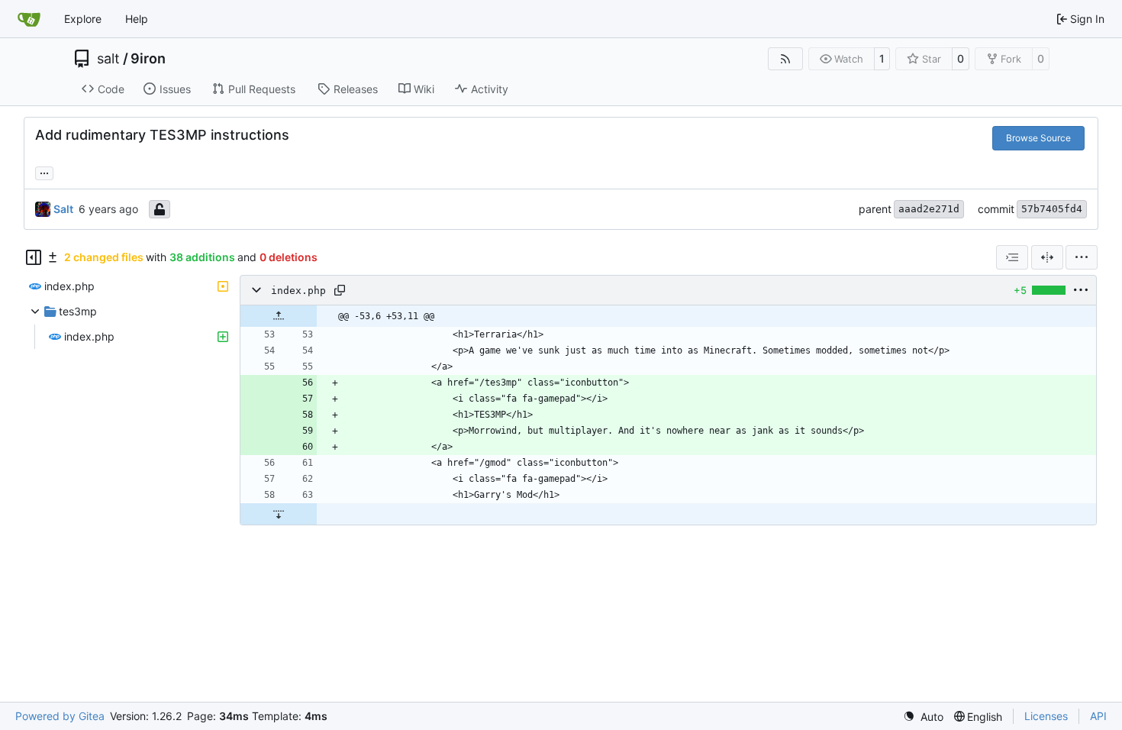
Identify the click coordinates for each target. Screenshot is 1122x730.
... (44, 171)
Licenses (1046, 715)
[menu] (1082, 257)
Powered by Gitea (60, 715)
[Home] (29, 19)
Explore (83, 18)
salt (108, 58)
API (1098, 715)
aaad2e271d (928, 209)
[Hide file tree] (33, 257)
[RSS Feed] (785, 58)
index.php (298, 290)
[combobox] (1012, 257)
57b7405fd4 (1051, 209)
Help (136, 18)
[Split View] (1047, 257)
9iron (148, 58)
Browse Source (1038, 138)
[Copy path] (339, 290)
